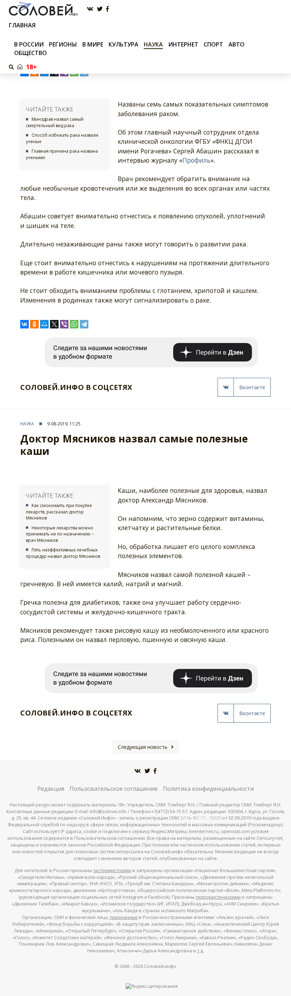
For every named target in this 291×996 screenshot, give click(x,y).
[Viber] (64, 324)
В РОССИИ (29, 44)
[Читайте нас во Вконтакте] (90, 9)
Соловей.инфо (160, 966)
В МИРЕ (92, 44)
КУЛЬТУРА (123, 44)
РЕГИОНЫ (63, 44)
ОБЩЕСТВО (30, 53)
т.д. (200, 951)
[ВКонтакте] (24, 324)
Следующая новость (143, 747)
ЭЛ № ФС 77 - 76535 (200, 818)
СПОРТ (213, 44)
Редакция (50, 789)
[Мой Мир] (44, 324)
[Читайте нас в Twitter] (100, 9)
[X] (54, 324)
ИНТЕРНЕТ (183, 44)
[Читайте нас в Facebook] (107, 9)
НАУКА (153, 44)
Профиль (196, 160)
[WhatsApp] (74, 324)
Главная (22, 25)
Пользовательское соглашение (114, 789)
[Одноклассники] (34, 324)
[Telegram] (84, 324)
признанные (124, 917)
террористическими (218, 897)
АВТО (237, 44)
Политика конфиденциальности (208, 789)
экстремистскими (112, 870)
